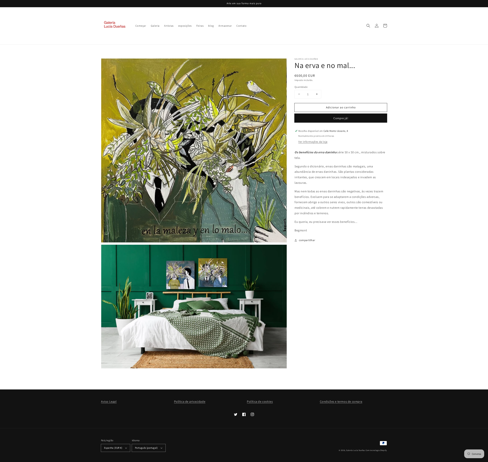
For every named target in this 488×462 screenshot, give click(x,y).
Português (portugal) (146, 447)
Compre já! (340, 118)
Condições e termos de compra (341, 402)
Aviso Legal (109, 402)
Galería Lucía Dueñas (355, 450)
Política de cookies (260, 402)
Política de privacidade (189, 402)
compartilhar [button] (307, 240)
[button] (368, 26)
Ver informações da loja (312, 141)
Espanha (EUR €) (113, 447)
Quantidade (301, 86)
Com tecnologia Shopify (376, 450)
